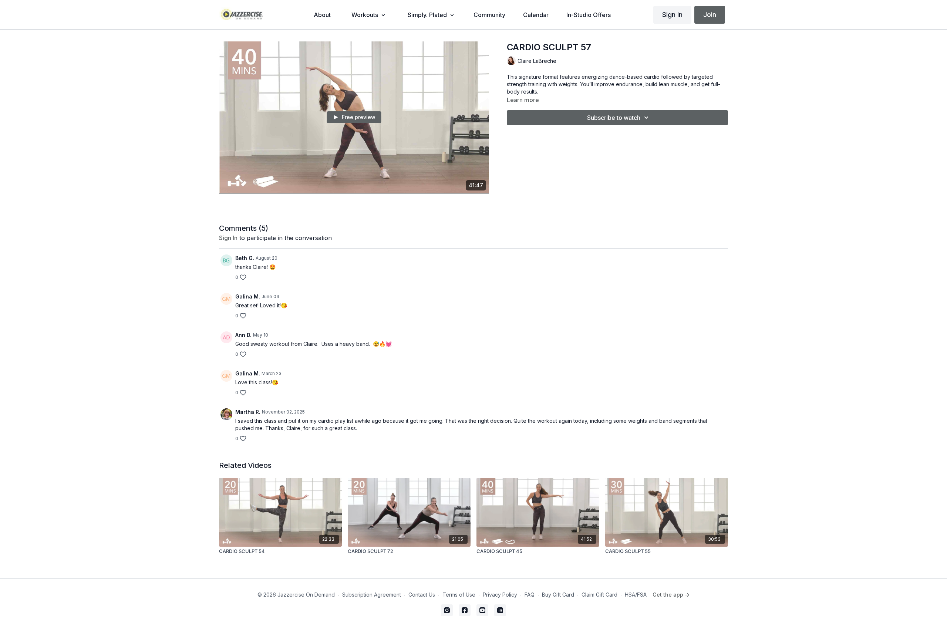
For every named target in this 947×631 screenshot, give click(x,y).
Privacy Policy (500, 594)
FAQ (530, 594)
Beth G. (244, 258)
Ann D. (243, 335)
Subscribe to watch (613, 117)
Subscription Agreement (371, 594)
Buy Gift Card (558, 594)
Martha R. (247, 412)
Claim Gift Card (599, 594)
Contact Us (421, 594)
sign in (228, 238)
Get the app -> (671, 594)
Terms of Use (458, 594)
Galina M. (247, 296)
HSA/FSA (636, 594)
